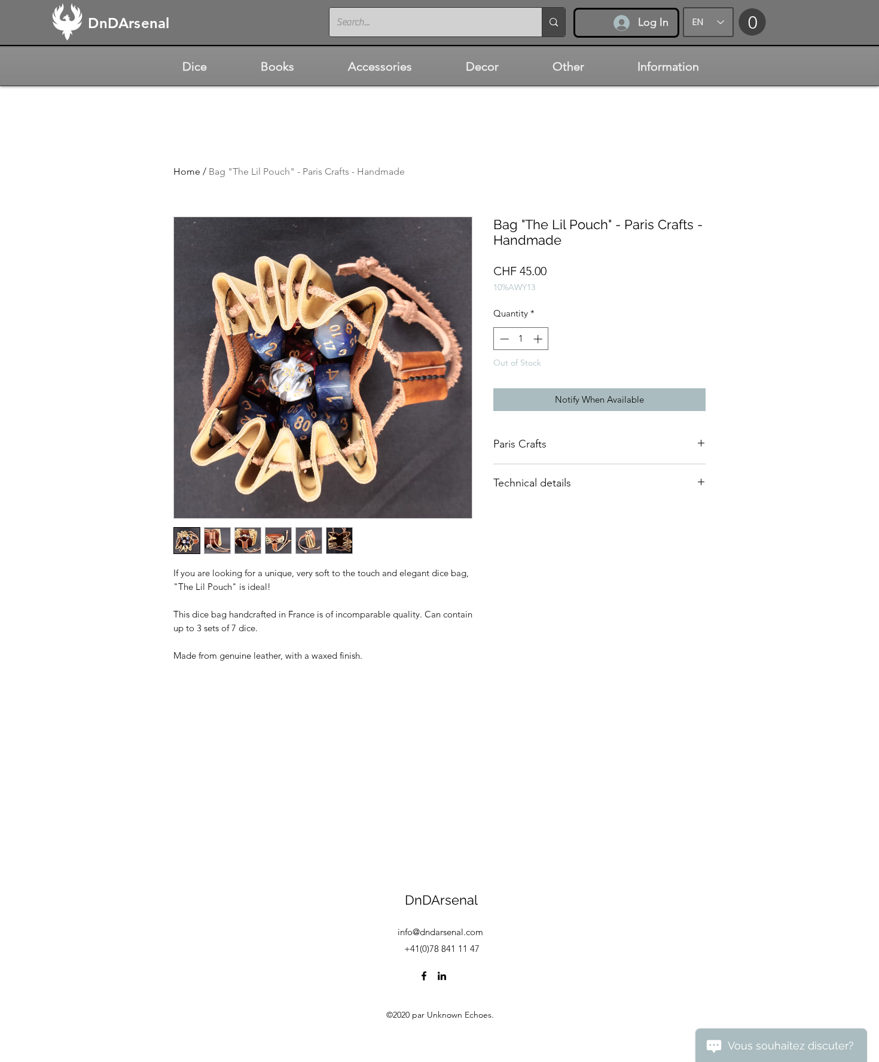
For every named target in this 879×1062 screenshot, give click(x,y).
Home (186, 171)
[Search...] (553, 22)
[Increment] (539, 339)
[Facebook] (424, 976)
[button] (752, 21)
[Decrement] (503, 339)
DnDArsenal (441, 900)
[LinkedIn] (442, 976)
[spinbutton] (521, 339)
